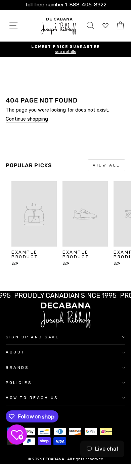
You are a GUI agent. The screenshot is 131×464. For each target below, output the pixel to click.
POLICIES (19, 382)
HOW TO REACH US (32, 397)
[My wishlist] (105, 25)
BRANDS (17, 367)
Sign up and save (32, 337)
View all (106, 165)
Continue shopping (27, 119)
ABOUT (15, 352)
